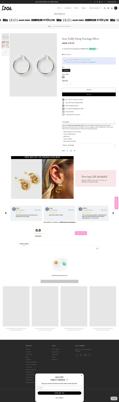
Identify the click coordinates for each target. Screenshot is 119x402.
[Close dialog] (82, 375)
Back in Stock (55, 352)
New (58, 8)
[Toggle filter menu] (97, 248)
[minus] (63, 84)
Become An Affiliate (31, 364)
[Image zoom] (33, 65)
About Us (28, 352)
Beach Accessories (31, 369)
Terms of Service (30, 374)
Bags (83, 8)
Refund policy (29, 377)
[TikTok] (102, 2)
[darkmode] (115, 8)
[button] (89, 90)
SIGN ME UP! (59, 393)
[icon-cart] (111, 8)
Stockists (28, 359)
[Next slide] (90, 1)
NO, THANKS (59, 398)
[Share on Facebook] (67, 151)
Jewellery (67, 8)
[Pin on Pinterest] (74, 151)
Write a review (81, 233)
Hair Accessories (94, 8)
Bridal (53, 357)
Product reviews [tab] (24, 244)
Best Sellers (55, 354)
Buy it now (89, 94)
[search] (104, 8)
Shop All (54, 359)
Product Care (29, 372)
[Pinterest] (97, 2)
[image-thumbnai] (5, 37)
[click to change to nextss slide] (113, 213)
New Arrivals (55, 349)
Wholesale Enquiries (31, 362)
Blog (27, 357)
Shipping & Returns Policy (33, 382)
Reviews (116, 203)
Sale (76, 8)
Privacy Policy (29, 379)
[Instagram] (99, 2)
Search (28, 349)
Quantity (65, 81)
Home (49, 26)
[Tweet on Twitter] (71, 151)
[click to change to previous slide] (6, 213)
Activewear (29, 367)
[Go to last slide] (2, 1)
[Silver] (63, 77)
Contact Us (29, 354)
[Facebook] (95, 2)
